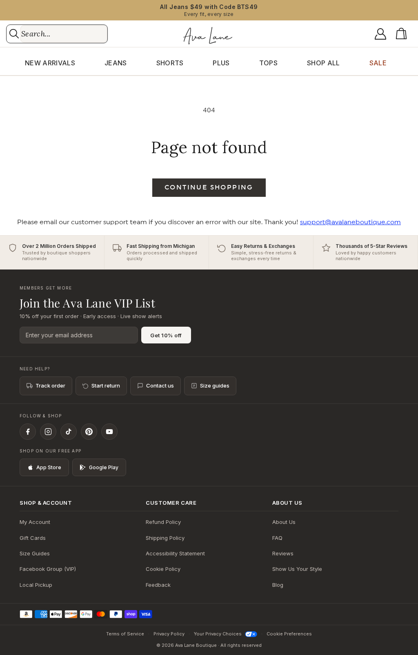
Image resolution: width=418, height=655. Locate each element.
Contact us (160, 385)
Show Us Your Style (297, 569)
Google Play (103, 467)
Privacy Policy (169, 634)
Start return (105, 385)
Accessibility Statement (175, 553)
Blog (277, 584)
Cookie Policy (163, 569)
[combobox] (63, 33)
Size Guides (35, 553)
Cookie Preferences (289, 634)
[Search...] (14, 34)
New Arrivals (50, 63)
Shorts (170, 63)
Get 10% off (166, 335)
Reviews (282, 553)
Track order (50, 385)
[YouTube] (109, 431)
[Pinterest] (89, 431)
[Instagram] (48, 431)
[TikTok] (68, 431)
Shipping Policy (165, 538)
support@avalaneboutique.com (350, 222)
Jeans (115, 63)
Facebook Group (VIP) (48, 569)
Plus (221, 63)
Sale (378, 63)
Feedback (158, 584)
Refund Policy (163, 522)
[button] (403, 34)
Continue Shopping (209, 187)
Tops (268, 63)
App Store (48, 467)
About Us (284, 522)
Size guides (214, 385)
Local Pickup (36, 584)
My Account (35, 522)
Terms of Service (125, 634)
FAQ (277, 538)
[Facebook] (28, 431)
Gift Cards (33, 538)
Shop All (323, 63)
